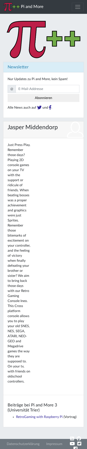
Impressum (54, 444)
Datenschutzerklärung (23, 444)
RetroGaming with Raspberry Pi (39, 417)
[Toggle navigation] (78, 7)
